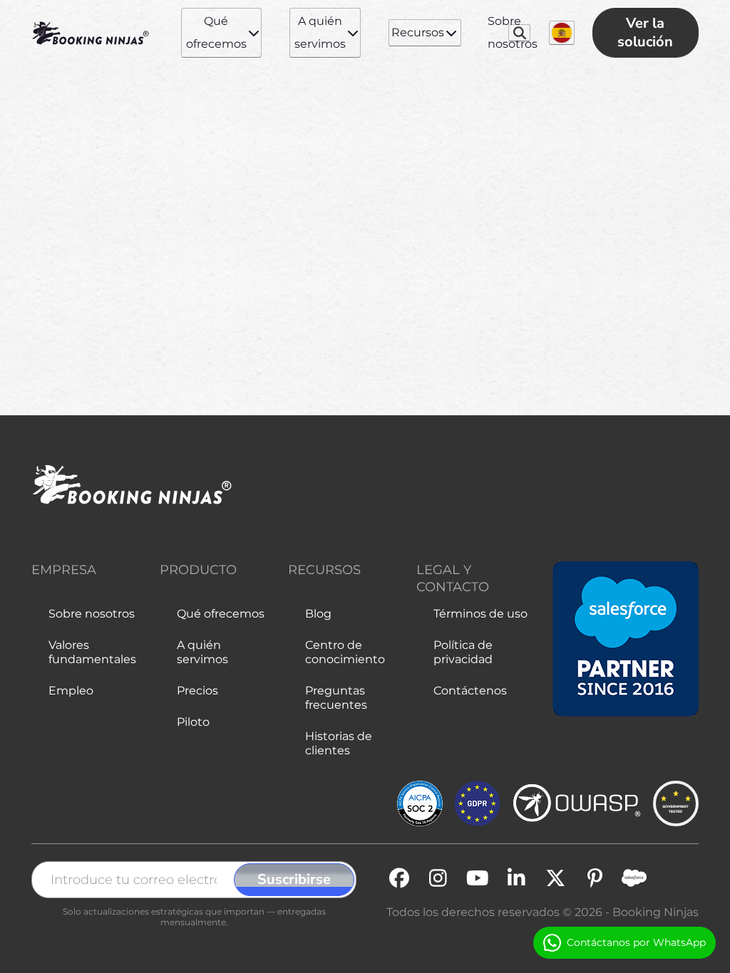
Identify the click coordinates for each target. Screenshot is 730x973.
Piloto (193, 722)
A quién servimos (320, 32)
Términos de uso (480, 613)
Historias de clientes (338, 743)
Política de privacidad (463, 652)
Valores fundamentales (92, 652)
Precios (197, 690)
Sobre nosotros (513, 32)
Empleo (70, 690)
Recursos (417, 32)
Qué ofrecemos (216, 32)
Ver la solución (645, 32)
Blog (318, 613)
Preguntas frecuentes (336, 698)
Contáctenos (470, 690)
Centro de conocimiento (345, 652)
